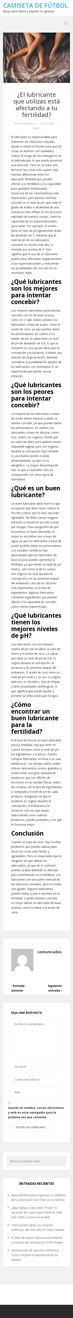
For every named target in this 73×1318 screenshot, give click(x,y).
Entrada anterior (18, 988)
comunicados (27, 123)
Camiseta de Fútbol (35, 5)
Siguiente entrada (55, 988)
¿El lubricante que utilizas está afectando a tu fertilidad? (36, 104)
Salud (36, 128)
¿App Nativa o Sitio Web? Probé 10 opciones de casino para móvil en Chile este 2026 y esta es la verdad (36, 1212)
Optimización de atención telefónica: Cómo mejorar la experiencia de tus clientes (35, 1255)
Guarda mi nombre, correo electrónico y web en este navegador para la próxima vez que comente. (36, 1112)
